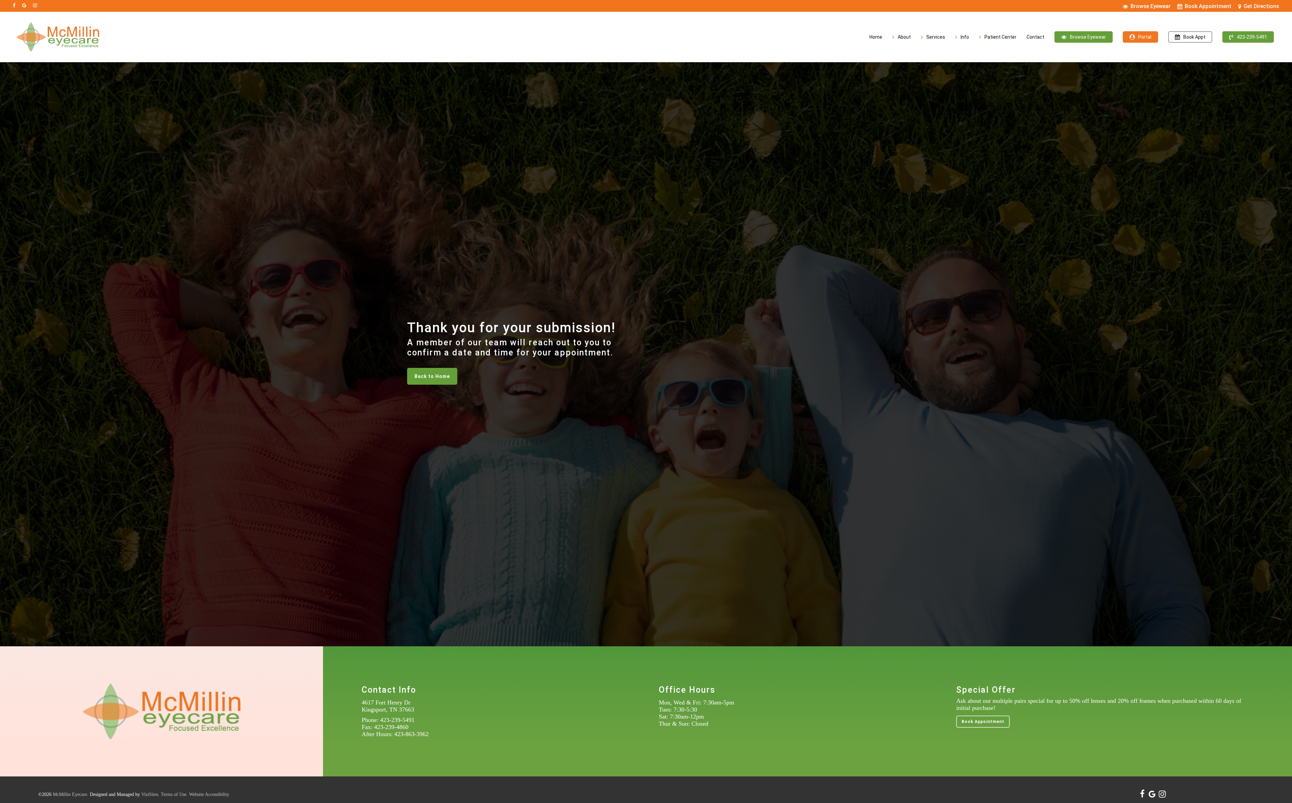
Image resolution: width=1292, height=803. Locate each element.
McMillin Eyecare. (70, 794)
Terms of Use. (174, 794)
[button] (432, 376)
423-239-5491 (397, 720)
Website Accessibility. (209, 794)
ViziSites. (150, 794)
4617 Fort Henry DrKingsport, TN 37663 (388, 706)
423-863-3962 (411, 734)
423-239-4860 (391, 727)
